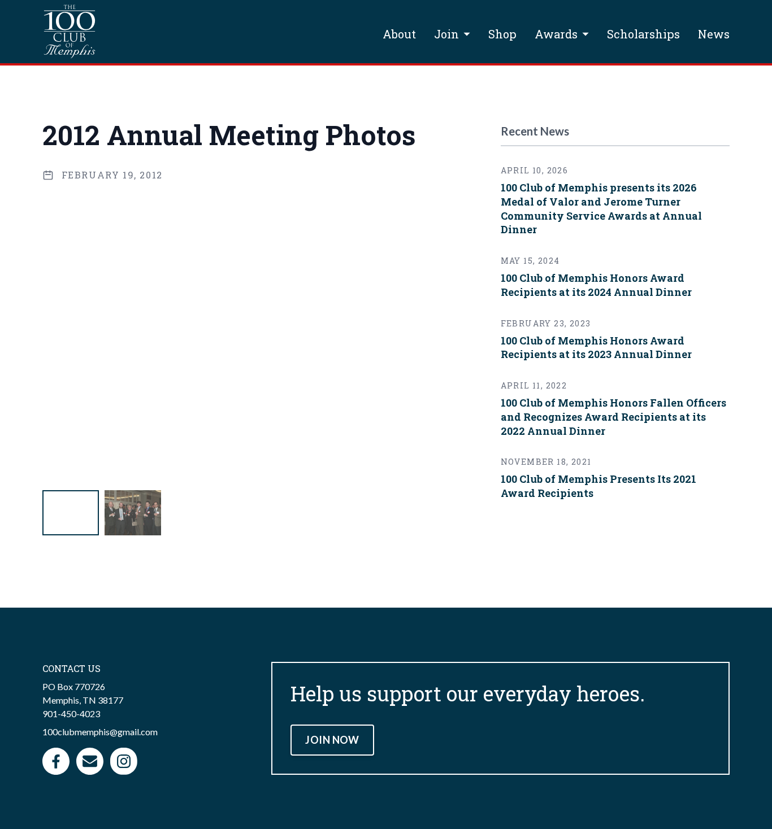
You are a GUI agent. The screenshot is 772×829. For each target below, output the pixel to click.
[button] (70, 512)
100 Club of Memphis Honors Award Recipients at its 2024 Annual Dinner (596, 285)
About (399, 34)
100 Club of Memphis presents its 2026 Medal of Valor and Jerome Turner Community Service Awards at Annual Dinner (601, 208)
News (714, 34)
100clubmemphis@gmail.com (100, 731)
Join (446, 34)
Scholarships (643, 34)
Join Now (332, 740)
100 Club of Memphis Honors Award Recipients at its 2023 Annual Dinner (596, 347)
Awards (556, 34)
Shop (502, 34)
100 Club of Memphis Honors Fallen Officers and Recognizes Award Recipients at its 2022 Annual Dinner (613, 417)
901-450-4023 (71, 713)
